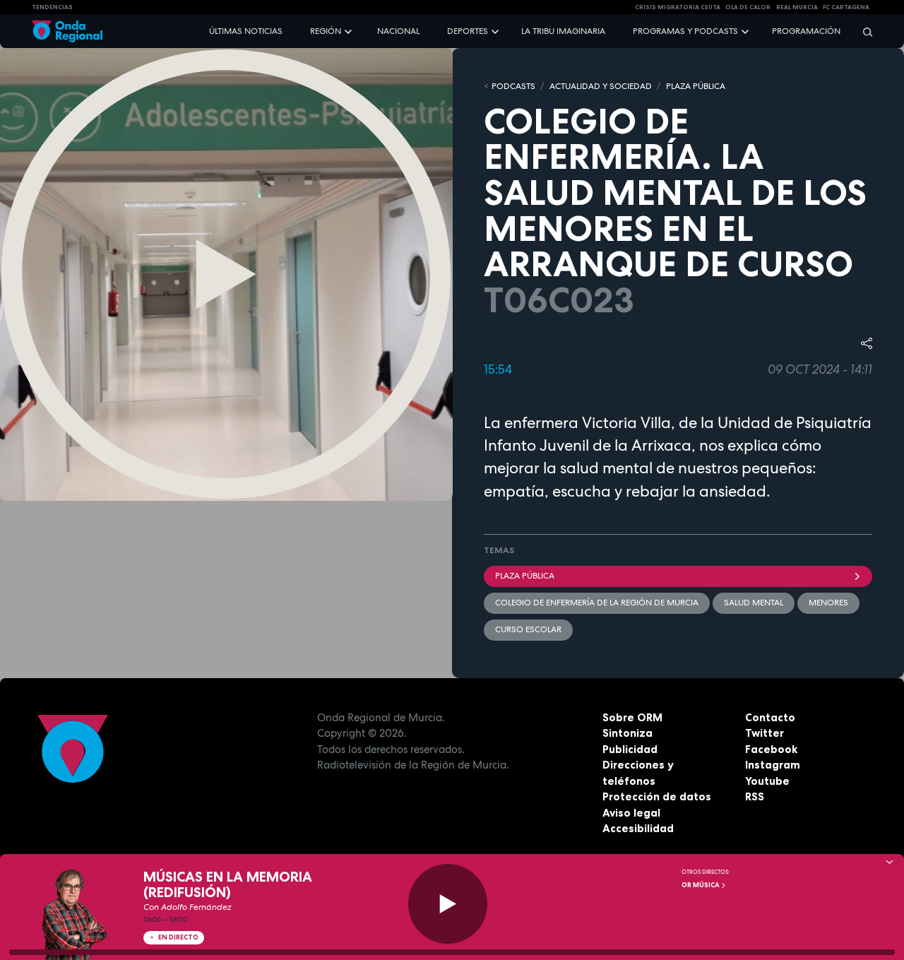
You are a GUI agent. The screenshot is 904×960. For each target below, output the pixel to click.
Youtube (767, 781)
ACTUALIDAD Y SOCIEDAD (600, 86)
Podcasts (513, 86)
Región (325, 31)
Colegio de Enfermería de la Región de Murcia (596, 602)
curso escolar (528, 629)
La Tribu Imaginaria (563, 31)
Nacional (398, 31)
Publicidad (630, 749)
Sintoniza (627, 733)
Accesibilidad (638, 828)
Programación (806, 31)
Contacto (770, 717)
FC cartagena (846, 7)
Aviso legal (631, 812)
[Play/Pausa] (448, 904)
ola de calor (748, 7)
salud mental (753, 602)
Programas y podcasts (685, 31)
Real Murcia (797, 7)
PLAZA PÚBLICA (695, 86)
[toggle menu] (349, 31)
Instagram (772, 764)
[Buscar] (863, 31)
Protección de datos (656, 796)
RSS (754, 796)
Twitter (764, 733)
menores (828, 602)
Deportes (467, 31)
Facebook (771, 749)
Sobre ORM (632, 717)
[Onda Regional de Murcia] (67, 31)
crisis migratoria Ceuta (677, 7)
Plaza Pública (524, 575)
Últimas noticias (245, 31)
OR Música (701, 885)
